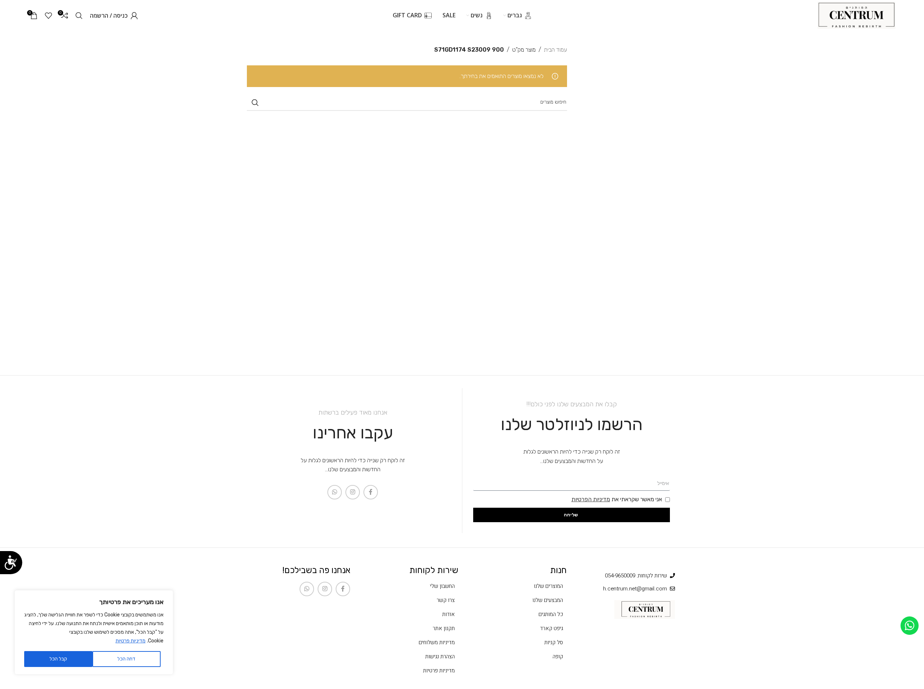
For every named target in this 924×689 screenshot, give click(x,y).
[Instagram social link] (352, 492)
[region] (93, 632)
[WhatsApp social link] (334, 492)
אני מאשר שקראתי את (616, 499)
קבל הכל (58, 659)
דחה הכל (126, 659)
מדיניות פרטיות (130, 641)
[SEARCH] (255, 102)
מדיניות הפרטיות (590, 499)
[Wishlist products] (48, 15)
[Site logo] (856, 15)
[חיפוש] (79, 15)
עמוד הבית (555, 49)
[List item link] (516, 586)
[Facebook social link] (370, 492)
